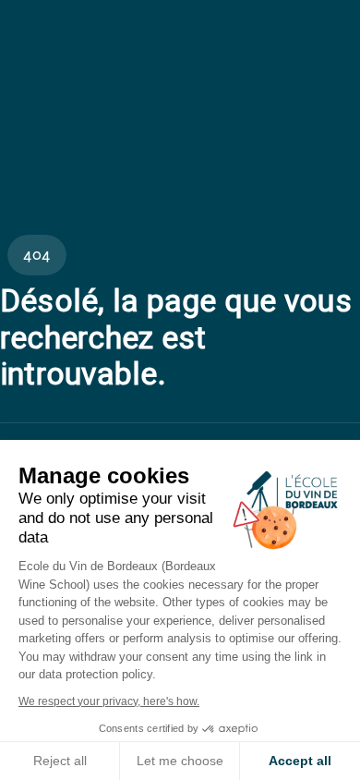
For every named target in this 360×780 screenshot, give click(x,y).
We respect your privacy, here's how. (108, 701)
